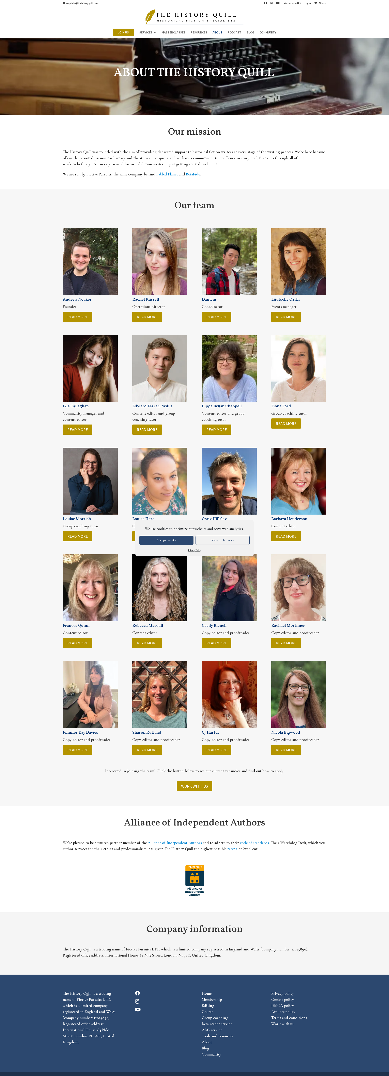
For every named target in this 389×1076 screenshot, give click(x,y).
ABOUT (217, 33)
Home (207, 993)
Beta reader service (217, 1023)
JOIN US (123, 32)
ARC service (212, 1030)
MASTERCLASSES (173, 33)
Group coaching (215, 1017)
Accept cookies (166, 540)
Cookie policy (282, 999)
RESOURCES (199, 33)
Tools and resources (217, 1036)
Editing (208, 1005)
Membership (212, 999)
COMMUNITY (268, 33)
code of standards (254, 842)
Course (207, 1011)
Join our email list (292, 3)
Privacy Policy (194, 550)
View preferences (223, 540)
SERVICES (145, 33)
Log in (308, 3)
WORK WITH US (194, 786)
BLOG (250, 33)
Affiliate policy (283, 1011)
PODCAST (234, 33)
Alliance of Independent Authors (175, 842)
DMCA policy (282, 1005)
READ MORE (77, 316)
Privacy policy (282, 993)
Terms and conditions (289, 1017)
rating (232, 848)
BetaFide (193, 174)
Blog (205, 1048)
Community (211, 1054)
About (207, 1042)
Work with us (282, 1023)
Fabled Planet (167, 174)
